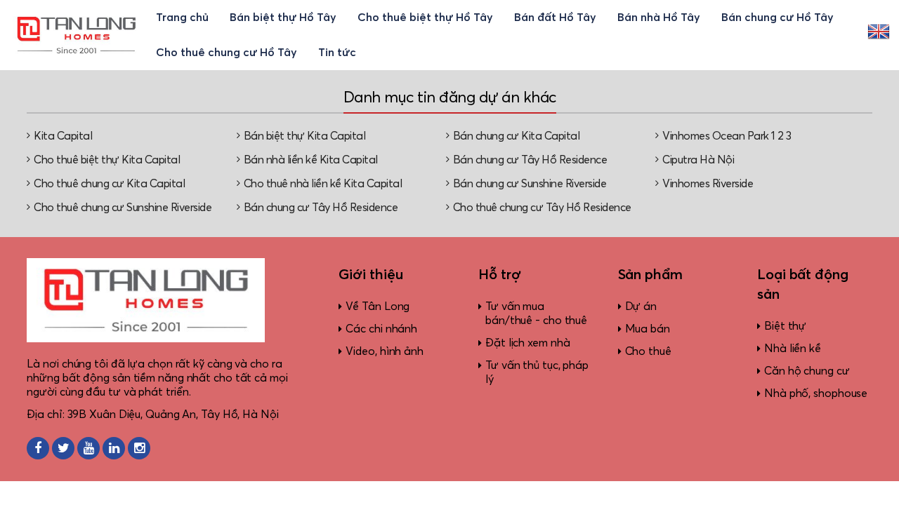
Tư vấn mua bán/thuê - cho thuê (536, 313)
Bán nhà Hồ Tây (658, 17)
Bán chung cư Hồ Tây (777, 17)
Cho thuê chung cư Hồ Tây (226, 52)
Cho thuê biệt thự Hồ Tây (425, 17)
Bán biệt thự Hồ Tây (283, 17)
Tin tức (337, 52)
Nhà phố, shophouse (815, 393)
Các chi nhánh (381, 329)
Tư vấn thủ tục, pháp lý (537, 372)
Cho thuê (648, 351)
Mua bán (647, 329)
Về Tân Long (377, 306)
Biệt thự (785, 326)
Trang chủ (182, 17)
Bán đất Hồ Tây (555, 17)
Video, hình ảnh (385, 351)
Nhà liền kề (792, 348)
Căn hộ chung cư (807, 371)
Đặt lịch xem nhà (527, 343)
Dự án (641, 306)
